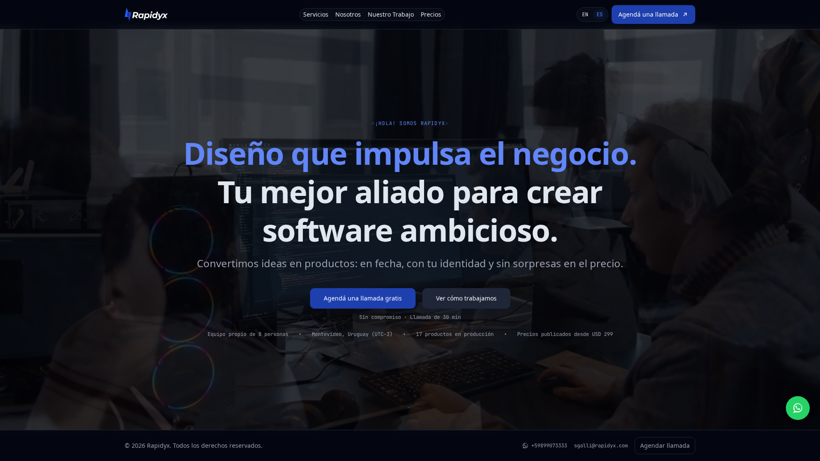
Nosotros (348, 14)
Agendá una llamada (648, 14)
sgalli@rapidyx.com (601, 445)
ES (600, 14)
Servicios (315, 14)
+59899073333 (549, 445)
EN (585, 14)
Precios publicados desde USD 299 (565, 334)
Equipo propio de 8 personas (248, 334)
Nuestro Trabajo (391, 14)
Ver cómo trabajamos (466, 298)
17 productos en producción (455, 334)
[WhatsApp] (798, 408)
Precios (431, 14)
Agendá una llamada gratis (363, 298)
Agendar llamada (665, 445)
